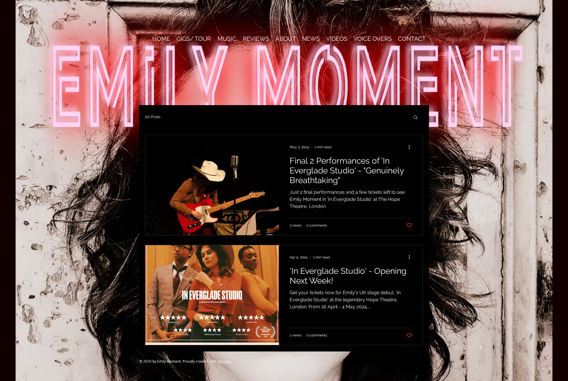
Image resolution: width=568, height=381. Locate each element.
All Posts (152, 117)
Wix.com (224, 361)
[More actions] (411, 147)
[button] (415, 118)
